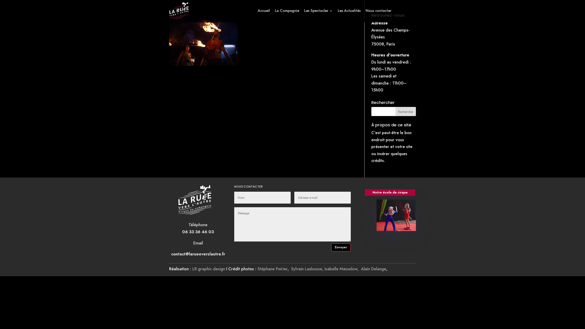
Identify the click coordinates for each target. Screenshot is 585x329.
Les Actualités (349, 10)
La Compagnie (287, 10)
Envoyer (341, 247)
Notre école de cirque (390, 192)
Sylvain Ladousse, (307, 269)
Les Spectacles (316, 10)
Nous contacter (378, 10)
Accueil (264, 10)
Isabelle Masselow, (342, 269)
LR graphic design (208, 269)
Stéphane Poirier (272, 269)
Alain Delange (373, 269)
